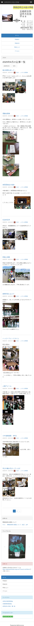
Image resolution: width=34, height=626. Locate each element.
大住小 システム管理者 (22, 72)
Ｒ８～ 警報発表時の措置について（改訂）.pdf (15, 524)
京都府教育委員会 (7, 604)
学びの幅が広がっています (11, 468)
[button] (5, 546)
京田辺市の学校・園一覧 (9, 606)
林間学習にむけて (8, 294)
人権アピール (7, 386)
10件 (14, 66)
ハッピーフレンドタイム (11, 338)
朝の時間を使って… (9, 70)
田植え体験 (6, 257)
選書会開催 (6, 113)
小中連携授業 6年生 (10, 436)
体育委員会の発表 (8, 184)
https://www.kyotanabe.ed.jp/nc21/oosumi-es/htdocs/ (16, 569)
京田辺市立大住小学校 (11, 2)
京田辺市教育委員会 (8, 601)
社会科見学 (6, 220)
